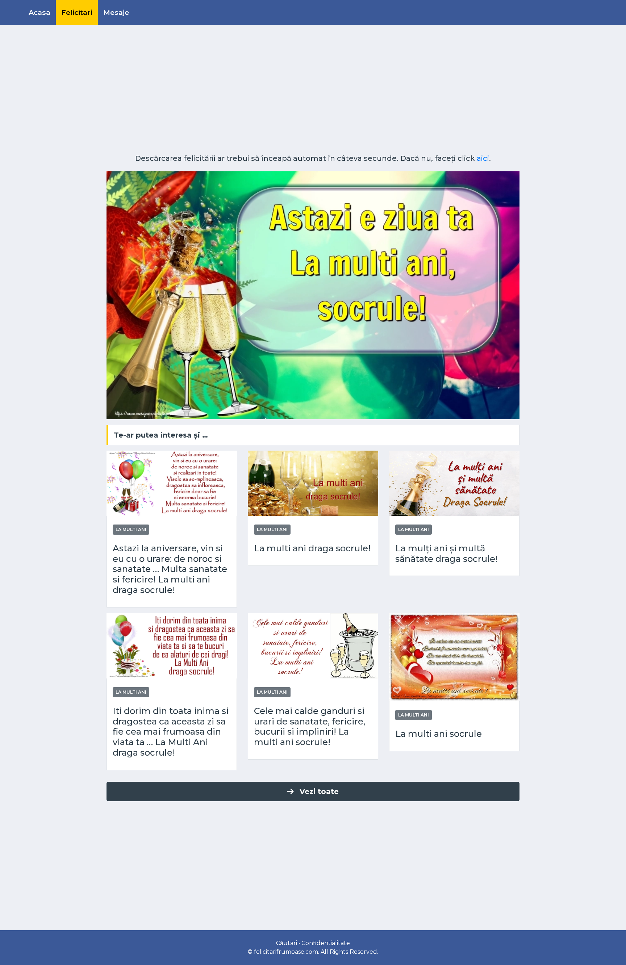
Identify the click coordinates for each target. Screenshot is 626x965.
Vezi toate (319, 791)
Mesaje (116, 12)
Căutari (286, 943)
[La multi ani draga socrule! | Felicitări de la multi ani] (313, 482)
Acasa (39, 12)
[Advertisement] (313, 92)
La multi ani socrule (438, 734)
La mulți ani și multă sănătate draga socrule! (446, 553)
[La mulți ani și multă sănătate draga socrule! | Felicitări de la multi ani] (454, 482)
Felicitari (76, 12)
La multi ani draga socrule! (312, 548)
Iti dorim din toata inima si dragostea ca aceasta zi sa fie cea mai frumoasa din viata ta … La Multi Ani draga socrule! (171, 732)
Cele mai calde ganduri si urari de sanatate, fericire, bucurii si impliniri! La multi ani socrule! (309, 726)
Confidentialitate (325, 943)
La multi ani (131, 529)
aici (483, 158)
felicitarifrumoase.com (286, 951)
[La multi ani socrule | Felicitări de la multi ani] (454, 656)
